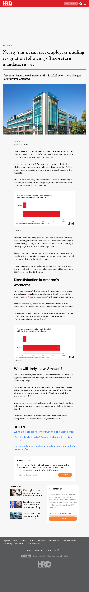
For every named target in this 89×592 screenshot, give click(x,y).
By (18, 141)
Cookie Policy (19, 543)
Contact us (38, 550)
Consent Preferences (69, 540)
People (15, 540)
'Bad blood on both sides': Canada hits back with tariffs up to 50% (31, 505)
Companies (6, 540)
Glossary (23, 540)
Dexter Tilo (19, 141)
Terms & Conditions (33, 543)
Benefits (9, 45)
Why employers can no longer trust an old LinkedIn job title (44, 432)
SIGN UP (65, 475)
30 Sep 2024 (18, 144)
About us (29, 550)
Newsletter (41, 540)
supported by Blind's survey (32, 304)
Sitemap (48, 550)
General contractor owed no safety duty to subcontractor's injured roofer (32, 516)
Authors (32, 540)
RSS (56, 550)
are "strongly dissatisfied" (36, 297)
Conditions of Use (53, 540)
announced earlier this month (50, 238)
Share (26, 144)
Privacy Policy (7, 543)
